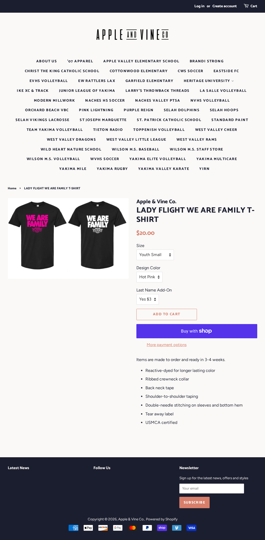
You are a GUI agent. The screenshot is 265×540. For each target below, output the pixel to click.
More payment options (167, 344)
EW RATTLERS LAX (96, 81)
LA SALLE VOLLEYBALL (223, 91)
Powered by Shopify (162, 519)
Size (140, 245)
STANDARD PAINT (229, 120)
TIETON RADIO (108, 130)
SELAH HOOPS (224, 110)
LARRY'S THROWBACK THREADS (158, 91)
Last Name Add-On (154, 290)
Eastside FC (226, 71)
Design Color (148, 267)
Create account (224, 6)
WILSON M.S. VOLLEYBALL (53, 159)
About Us (46, 61)
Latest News (18, 468)
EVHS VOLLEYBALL (49, 81)
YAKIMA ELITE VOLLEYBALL (157, 159)
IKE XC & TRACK (33, 91)
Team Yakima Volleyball (55, 130)
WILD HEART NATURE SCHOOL (71, 150)
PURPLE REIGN (138, 110)
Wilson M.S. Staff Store (196, 150)
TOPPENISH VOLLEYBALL (159, 130)
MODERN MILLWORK (54, 101)
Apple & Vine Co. (131, 519)
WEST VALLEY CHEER (216, 130)
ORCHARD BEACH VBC (47, 110)
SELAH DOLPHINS (182, 110)
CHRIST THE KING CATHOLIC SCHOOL (62, 71)
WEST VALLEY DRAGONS (71, 140)
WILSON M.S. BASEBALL (136, 150)
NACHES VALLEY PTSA (157, 101)
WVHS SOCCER (104, 159)
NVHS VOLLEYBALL (210, 101)
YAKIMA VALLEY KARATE (163, 169)
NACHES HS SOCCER (105, 101)
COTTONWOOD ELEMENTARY (139, 71)
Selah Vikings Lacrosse (43, 120)
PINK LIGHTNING (96, 110)
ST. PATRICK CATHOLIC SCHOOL (169, 120)
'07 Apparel (80, 61)
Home (12, 188)
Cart (254, 6)
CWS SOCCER (190, 71)
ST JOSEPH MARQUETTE (103, 120)
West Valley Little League (136, 140)
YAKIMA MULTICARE (216, 159)
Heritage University (207, 81)
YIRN (204, 169)
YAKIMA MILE (72, 169)
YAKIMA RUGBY (112, 169)
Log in (199, 6)
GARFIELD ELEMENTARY (150, 81)
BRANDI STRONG (207, 61)
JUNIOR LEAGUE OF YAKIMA (87, 91)
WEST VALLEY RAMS (196, 140)
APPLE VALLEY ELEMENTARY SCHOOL (141, 61)
